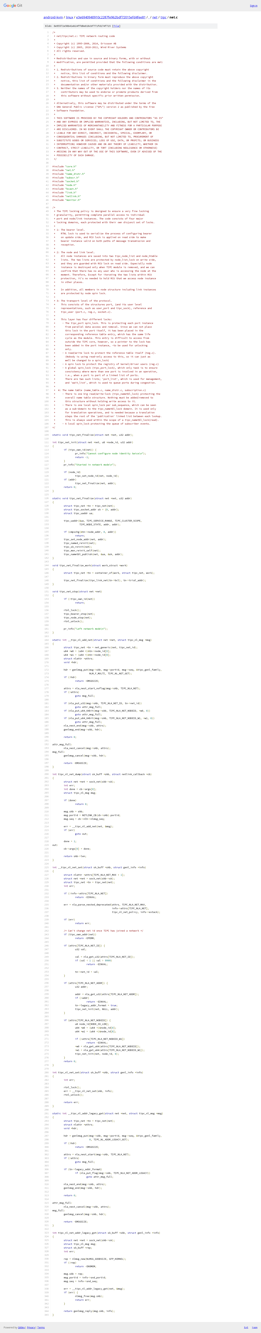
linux (69, 17)
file (116, 25)
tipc (164, 17)
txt (246, 1327)
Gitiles (21, 1327)
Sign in (253, 5)
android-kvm (53, 17)
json (254, 1327)
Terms (41, 1327)
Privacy (31, 1327)
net (154, 17)
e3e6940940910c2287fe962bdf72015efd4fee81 (111, 17)
